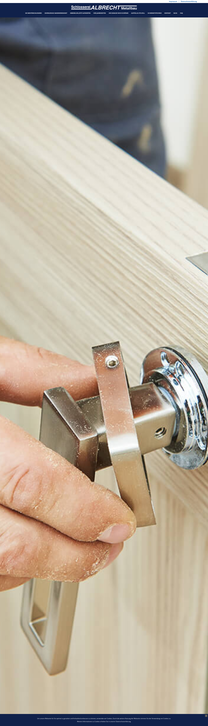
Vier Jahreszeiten (99, 13)
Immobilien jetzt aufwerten (80, 13)
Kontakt (167, 13)
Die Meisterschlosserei (33, 13)
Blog (175, 13)
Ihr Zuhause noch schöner (118, 13)
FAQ (181, 13)
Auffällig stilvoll (138, 13)
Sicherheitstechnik (155, 13)
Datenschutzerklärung (123, 721)
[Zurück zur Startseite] (104, 7)
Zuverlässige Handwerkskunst (56, 13)
